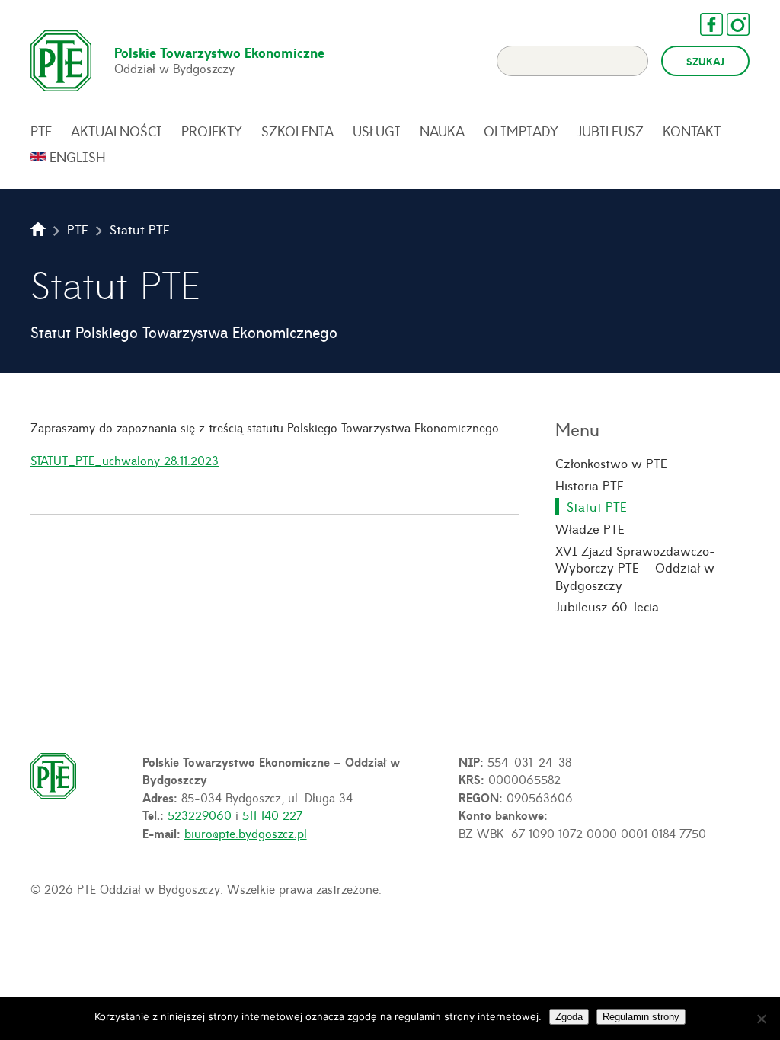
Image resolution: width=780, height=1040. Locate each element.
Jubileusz (610, 131)
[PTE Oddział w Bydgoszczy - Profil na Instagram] (730, 24)
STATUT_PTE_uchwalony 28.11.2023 (124, 459)
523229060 (200, 814)
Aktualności (116, 131)
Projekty (211, 131)
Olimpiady (521, 131)
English (78, 157)
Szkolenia (297, 131)
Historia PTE (589, 485)
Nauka (442, 131)
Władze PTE (590, 528)
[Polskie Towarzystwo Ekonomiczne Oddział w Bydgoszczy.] (38, 229)
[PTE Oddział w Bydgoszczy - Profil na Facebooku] (703, 24)
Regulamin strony (641, 1016)
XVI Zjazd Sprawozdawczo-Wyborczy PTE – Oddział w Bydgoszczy (635, 567)
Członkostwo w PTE (611, 463)
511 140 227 (272, 814)
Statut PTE (597, 506)
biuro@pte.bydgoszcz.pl (245, 833)
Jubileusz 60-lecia (607, 606)
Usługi (377, 131)
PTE (41, 131)
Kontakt (692, 131)
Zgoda (569, 1016)
